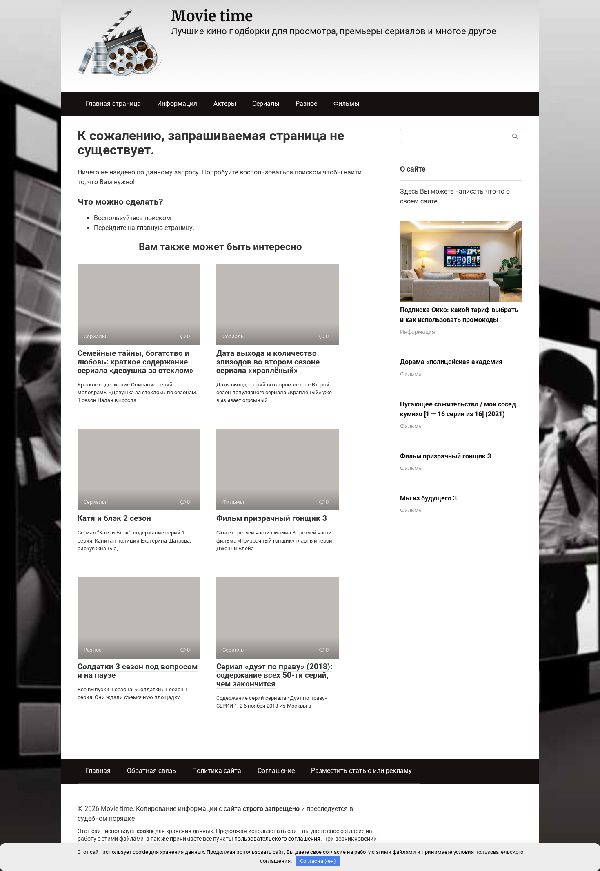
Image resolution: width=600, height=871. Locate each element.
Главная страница (113, 103)
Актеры (224, 103)
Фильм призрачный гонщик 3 (271, 518)
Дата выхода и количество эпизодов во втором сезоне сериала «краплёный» (268, 361)
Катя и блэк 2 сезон (114, 518)
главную (150, 228)
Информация (177, 103)
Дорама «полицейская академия (451, 362)
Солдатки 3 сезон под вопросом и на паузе (138, 671)
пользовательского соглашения (277, 838)
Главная (98, 771)
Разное (306, 103)
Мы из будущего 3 (428, 498)
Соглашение (276, 771)
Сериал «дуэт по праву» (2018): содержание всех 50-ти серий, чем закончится (274, 675)
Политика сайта (216, 771)
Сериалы (265, 103)
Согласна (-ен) (318, 861)
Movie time (212, 16)
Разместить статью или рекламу (361, 771)
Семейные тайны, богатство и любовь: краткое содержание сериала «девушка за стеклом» (135, 361)
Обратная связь (151, 771)
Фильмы (346, 103)
